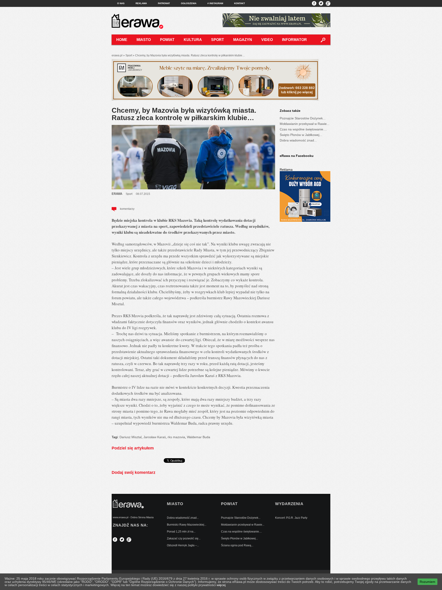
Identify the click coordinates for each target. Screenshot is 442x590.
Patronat (164, 3)
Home (121, 40)
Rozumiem (427, 582)
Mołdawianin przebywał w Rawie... (304, 124)
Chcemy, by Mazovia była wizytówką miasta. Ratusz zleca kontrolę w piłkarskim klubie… (184, 113)
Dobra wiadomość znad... (298, 140)
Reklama (141, 3)
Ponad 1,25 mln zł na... (181, 531)
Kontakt (239, 3)
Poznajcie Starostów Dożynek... (303, 118)
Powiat (167, 40)
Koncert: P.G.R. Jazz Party (291, 517)
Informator (294, 40)
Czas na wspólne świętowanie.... (303, 129)
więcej (221, 585)
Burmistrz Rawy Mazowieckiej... (186, 524)
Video (267, 40)
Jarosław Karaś (154, 437)
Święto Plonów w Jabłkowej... (301, 135)
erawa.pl (117, 55)
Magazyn (242, 40)
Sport (217, 40)
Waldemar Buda (198, 437)
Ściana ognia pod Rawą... (237, 545)
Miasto (144, 40)
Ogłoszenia (188, 3)
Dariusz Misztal (130, 437)
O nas (121, 3)
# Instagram (215, 3)
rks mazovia (176, 437)
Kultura (193, 40)
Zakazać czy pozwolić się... (184, 538)
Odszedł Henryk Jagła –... (183, 545)
